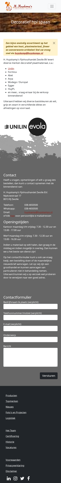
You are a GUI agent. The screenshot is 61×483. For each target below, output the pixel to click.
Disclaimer (11, 471)
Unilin (11, 68)
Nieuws (10, 406)
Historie (10, 441)
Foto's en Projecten (16, 412)
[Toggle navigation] (52, 6)
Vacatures (11, 447)
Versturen (48, 376)
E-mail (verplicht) (12, 324)
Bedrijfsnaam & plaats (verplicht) (20, 302)
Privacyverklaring (15, 465)
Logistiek (10, 418)
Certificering (12, 436)
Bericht (7, 346)
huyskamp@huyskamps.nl (29, 53)
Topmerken (12, 401)
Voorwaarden (13, 459)
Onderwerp (9, 335)
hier (12, 215)
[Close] (54, 43)
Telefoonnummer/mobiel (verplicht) (22, 313)
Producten (11, 395)
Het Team (11, 430)
